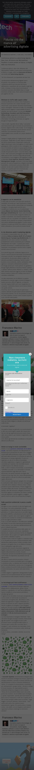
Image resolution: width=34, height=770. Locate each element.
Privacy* (7, 403)
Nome (7, 385)
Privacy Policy (9, 412)
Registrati (17, 414)
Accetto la (11, 407)
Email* (7, 374)
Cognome (8, 394)
